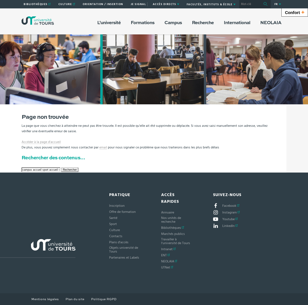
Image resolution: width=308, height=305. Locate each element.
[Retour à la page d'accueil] (38, 20)
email (103, 147)
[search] (249, 4)
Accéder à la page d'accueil (41, 142)
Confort (294, 12)
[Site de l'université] (37, 248)
